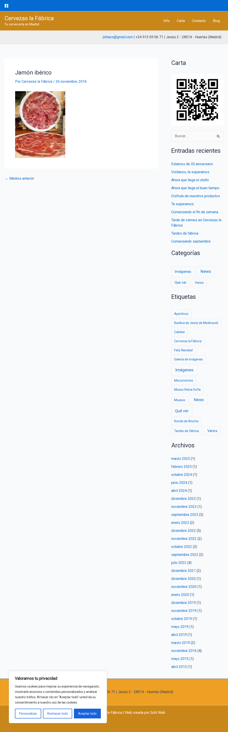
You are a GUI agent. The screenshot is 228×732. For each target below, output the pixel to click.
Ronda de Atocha (186, 421)
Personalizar (28, 713)
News (205, 271)
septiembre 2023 (184, 515)
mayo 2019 (180, 627)
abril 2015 (179, 667)
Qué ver (182, 411)
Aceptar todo (87, 713)
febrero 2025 (181, 467)
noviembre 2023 (184, 507)
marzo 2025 (180, 458)
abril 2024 (179, 491)
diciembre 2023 (183, 499)
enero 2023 (180, 523)
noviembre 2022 (184, 539)
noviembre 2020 (184, 587)
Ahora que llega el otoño (190, 180)
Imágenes (183, 271)
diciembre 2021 (183, 571)
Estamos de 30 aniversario (192, 164)
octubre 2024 (181, 475)
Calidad (179, 332)
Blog (216, 21)
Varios (199, 282)
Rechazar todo (57, 713)
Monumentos (183, 380)
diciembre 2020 (183, 579)
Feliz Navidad (183, 350)
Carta (181, 21)
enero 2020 (180, 595)
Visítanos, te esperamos (190, 172)
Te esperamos (182, 204)
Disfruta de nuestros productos (195, 196)
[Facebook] (6, 6)
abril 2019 (179, 635)
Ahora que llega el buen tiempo (195, 188)
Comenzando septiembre (191, 241)
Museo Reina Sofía (187, 389)
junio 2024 (179, 483)
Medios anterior (19, 178)
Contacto (199, 21)
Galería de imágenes (188, 359)
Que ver (181, 282)
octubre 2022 (181, 547)
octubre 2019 (181, 619)
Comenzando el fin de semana (194, 212)
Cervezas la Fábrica (29, 18)
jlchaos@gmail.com (118, 37)
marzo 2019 (180, 643)
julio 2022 (178, 563)
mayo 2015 (180, 659)
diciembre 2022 (183, 531)
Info (166, 21)
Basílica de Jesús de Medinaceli (196, 323)
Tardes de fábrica (184, 233)
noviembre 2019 (184, 611)
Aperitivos (181, 314)
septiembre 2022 (184, 555)
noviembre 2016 (184, 651)
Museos (179, 400)
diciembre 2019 (183, 603)
